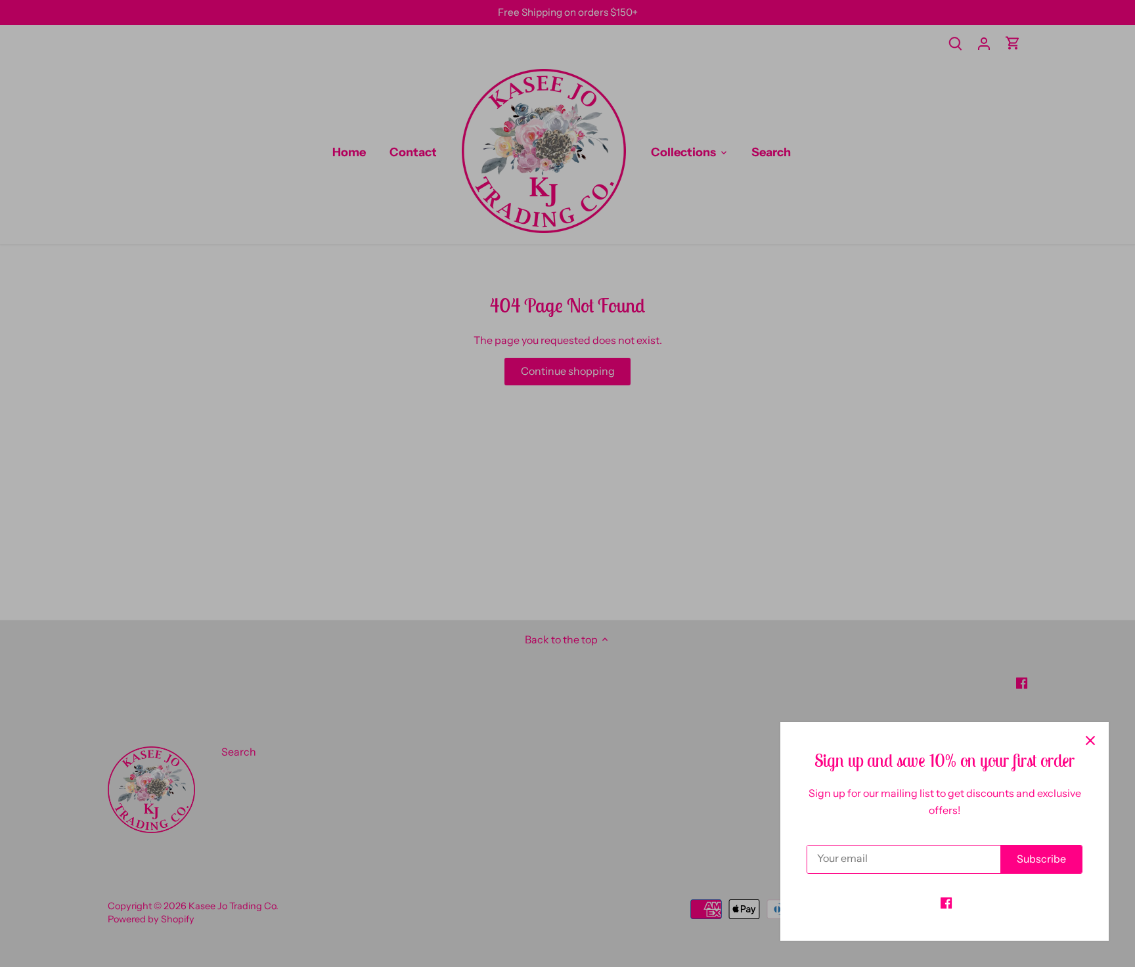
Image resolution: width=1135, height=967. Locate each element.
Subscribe (1041, 858)
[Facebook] (946, 902)
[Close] (1090, 740)
